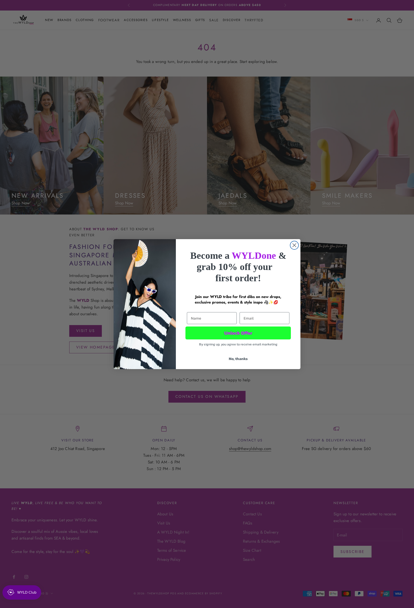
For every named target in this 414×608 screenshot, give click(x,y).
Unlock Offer (238, 333)
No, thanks (238, 358)
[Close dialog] (294, 245)
